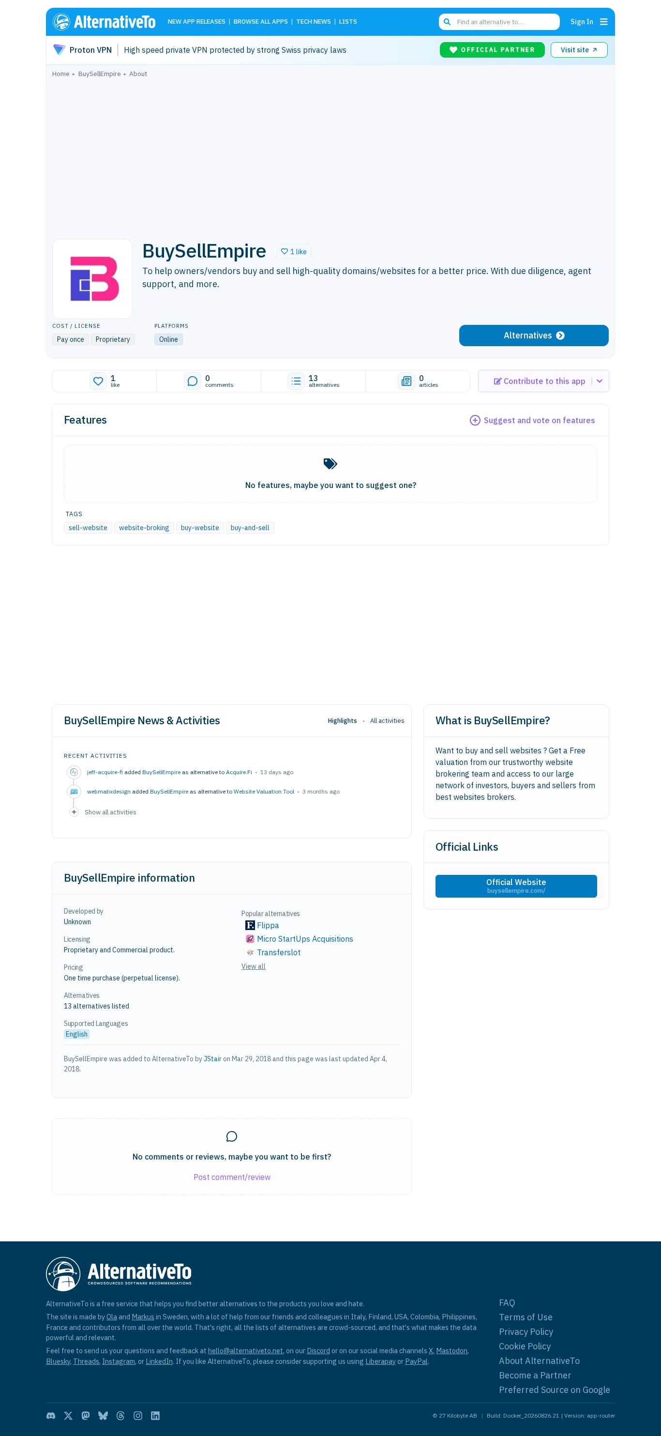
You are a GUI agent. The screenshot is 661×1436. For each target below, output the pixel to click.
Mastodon (451, 1350)
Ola (111, 1316)
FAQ (507, 1302)
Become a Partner (535, 1375)
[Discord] (51, 1416)
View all (253, 966)
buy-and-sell (250, 527)
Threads (86, 1361)
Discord (318, 1350)
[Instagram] (138, 1416)
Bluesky (58, 1361)
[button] (294, 251)
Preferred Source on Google (554, 1389)
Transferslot (278, 952)
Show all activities (110, 812)
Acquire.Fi (239, 772)
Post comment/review (232, 1177)
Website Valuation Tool (264, 791)
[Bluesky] (103, 1416)
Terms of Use (526, 1317)
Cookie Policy (525, 1346)
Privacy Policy (526, 1331)
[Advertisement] (330, 155)
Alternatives (528, 335)
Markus (143, 1316)
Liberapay (380, 1361)
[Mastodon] (85, 1416)
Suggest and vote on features (539, 420)
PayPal (416, 1361)
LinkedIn (159, 1361)
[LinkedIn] (155, 1416)
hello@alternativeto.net (245, 1350)
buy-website (200, 527)
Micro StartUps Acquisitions (305, 939)
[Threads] (120, 1416)
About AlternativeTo (539, 1360)
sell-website (88, 527)
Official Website (516, 886)
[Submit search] (447, 21)
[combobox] (499, 22)
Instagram (118, 1361)
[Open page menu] (604, 21)
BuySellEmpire (161, 772)
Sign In (582, 21)
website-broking (144, 527)
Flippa (268, 925)
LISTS (348, 22)
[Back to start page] (108, 22)
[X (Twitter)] (68, 1416)
